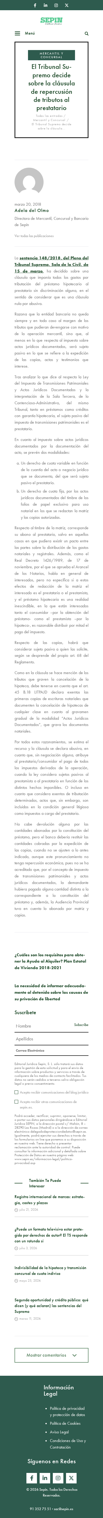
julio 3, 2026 (28, 1248)
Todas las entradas (49, 116)
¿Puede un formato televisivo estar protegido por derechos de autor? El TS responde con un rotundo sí (51, 1235)
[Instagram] (56, 5)
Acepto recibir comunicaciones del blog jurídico (54, 1092)
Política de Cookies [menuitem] (65, 1423)
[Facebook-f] (35, 5)
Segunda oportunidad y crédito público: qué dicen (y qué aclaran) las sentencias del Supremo (51, 1305)
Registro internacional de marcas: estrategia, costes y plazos (50, 1199)
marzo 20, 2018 (28, 204)
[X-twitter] (67, 5)
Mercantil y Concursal (51, 55)
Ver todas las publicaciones (34, 236)
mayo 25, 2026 (30, 1280)
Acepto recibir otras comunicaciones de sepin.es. (48, 1104)
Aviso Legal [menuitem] (59, 1432)
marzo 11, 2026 (30, 1318)
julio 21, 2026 (28, 1209)
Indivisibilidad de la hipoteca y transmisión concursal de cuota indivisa (50, 1270)
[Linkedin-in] (45, 5)
